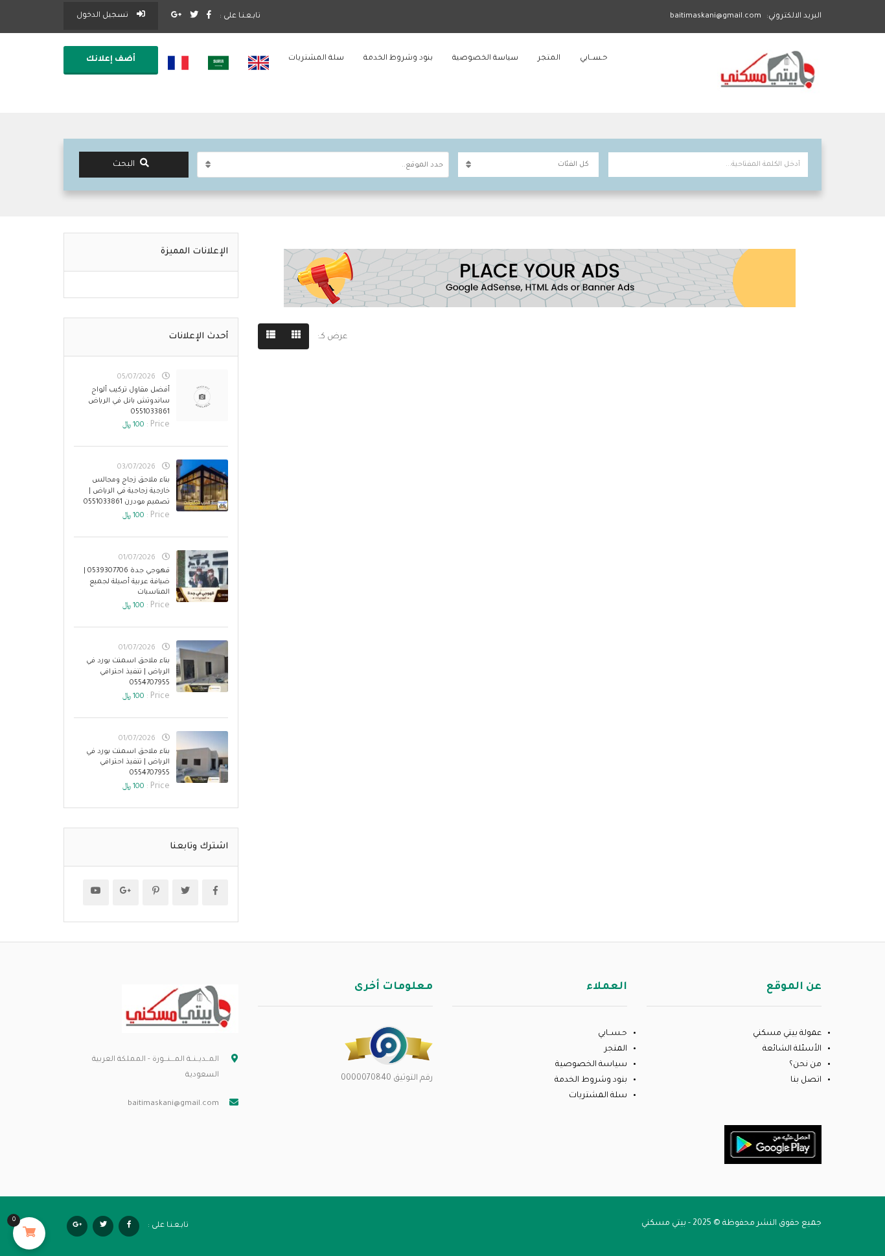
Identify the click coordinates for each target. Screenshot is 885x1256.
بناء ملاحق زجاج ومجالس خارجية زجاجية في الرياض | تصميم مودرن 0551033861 (127, 491)
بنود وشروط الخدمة (398, 58)
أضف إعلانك (110, 59)
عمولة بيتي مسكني (787, 1033)
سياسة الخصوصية (485, 58)
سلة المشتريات (316, 58)
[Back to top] (42, 1175)
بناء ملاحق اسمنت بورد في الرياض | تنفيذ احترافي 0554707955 (128, 672)
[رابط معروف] (389, 1046)
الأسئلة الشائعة (792, 1049)
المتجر (549, 58)
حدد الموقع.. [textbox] (422, 165)
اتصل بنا (806, 1080)
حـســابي (594, 58)
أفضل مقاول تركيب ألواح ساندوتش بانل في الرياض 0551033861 (129, 401)
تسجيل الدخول (103, 16)
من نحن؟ (805, 1064)
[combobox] (323, 165)
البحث (124, 164)
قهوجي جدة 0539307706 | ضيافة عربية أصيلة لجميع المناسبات (127, 582)
